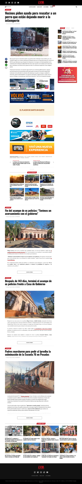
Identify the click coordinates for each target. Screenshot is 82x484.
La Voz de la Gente (32, 6)
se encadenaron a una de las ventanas (43, 328)
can (25, 156)
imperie (33, 156)
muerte (43, 156)
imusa (37, 156)
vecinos (27, 157)
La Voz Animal (45, 6)
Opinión (52, 6)
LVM (40, 156)
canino (29, 156)
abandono (22, 156)
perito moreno (13, 157)
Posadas (22, 157)
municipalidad (49, 156)
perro (18, 157)
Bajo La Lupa (39, 6)
